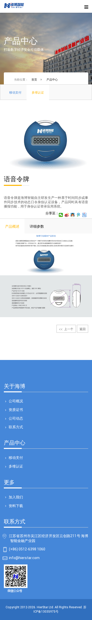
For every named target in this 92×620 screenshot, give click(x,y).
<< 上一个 (66, 329)
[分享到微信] (61, 215)
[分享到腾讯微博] (78, 215)
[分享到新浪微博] (67, 215)
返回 (82, 329)
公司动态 (16, 418)
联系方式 (16, 426)
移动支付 (16, 457)
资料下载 (16, 505)
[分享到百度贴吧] (84, 215)
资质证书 (16, 409)
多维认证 (16, 466)
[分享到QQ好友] (73, 215)
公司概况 (16, 400)
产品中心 (52, 79)
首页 (34, 79)
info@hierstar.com (24, 558)
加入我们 (16, 497)
